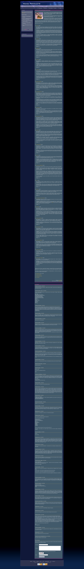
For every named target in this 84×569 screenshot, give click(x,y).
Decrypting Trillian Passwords (27, 23)
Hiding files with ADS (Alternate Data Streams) (27, 19)
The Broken (37, 277)
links (43, 561)
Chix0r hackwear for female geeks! (27, 25)
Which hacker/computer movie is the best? (27, 21)
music (40, 561)
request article (47, 561)
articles (31, 561)
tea (50, 561)
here (52, 202)
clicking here (23, 12)
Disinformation (38, 273)
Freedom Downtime (38, 274)
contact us (53, 561)
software (38, 561)
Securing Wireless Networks (27, 16)
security (34, 561)
